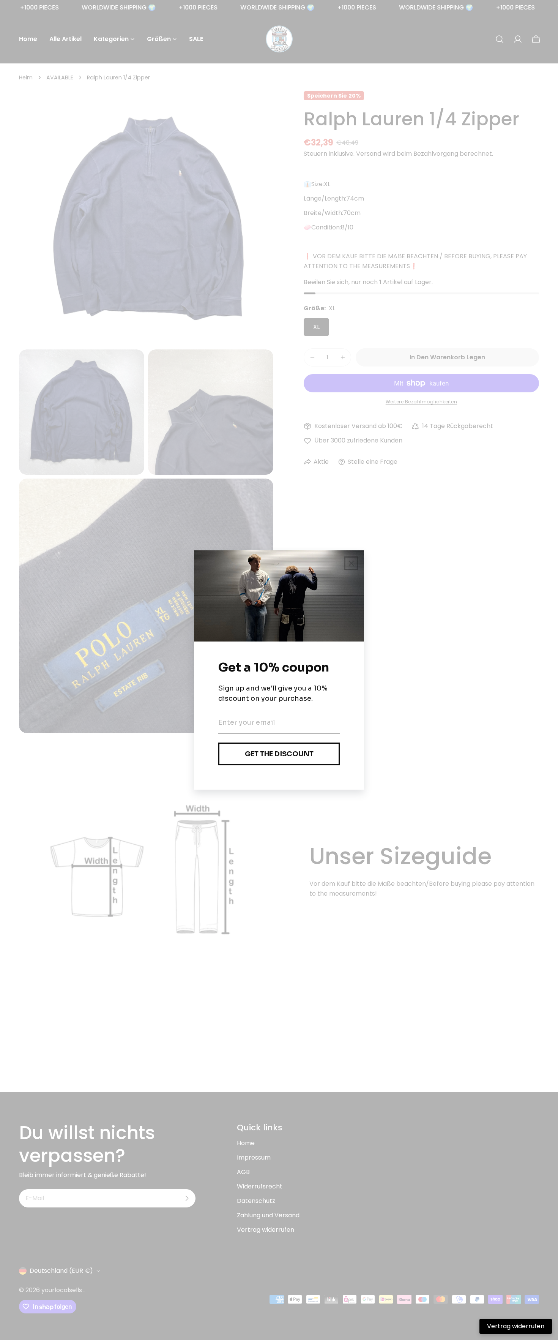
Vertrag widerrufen (515, 1326)
